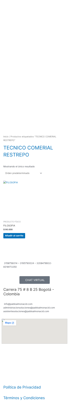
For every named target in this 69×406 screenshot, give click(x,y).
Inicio (6, 136)
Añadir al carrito (14, 235)
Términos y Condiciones (24, 398)
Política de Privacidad (22, 387)
